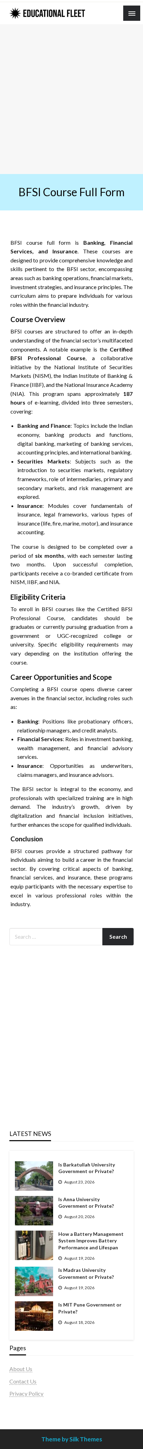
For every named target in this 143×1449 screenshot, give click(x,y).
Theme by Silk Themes (71, 1439)
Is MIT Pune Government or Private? (89, 1308)
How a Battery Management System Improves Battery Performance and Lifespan (91, 1240)
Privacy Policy (26, 1393)
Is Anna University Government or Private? (86, 1202)
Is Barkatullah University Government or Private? (86, 1168)
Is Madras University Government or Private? (86, 1273)
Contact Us (22, 1381)
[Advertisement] (71, 99)
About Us (20, 1368)
